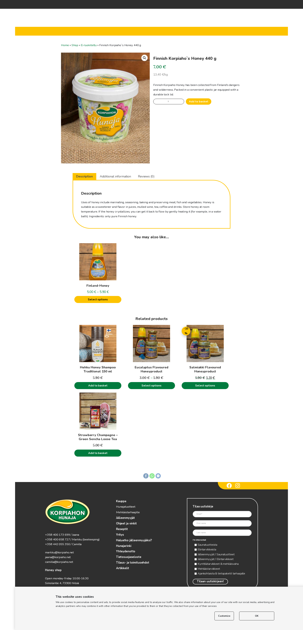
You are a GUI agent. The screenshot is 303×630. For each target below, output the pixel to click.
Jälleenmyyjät (125, 518)
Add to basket (198, 101)
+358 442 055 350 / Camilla (63, 544)
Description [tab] (84, 176)
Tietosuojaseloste (128, 557)
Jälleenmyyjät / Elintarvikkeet (215, 559)
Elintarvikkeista (207, 549)
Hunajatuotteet (125, 507)
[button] (144, 58)
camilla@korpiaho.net (59, 562)
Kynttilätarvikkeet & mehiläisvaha (218, 564)
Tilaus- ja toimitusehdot (132, 563)
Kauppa (121, 501)
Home (65, 45)
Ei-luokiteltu (89, 45)
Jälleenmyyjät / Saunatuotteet (216, 554)
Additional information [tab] (115, 176)
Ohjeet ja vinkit (126, 523)
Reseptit (122, 529)
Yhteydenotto (125, 551)
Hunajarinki (123, 546)
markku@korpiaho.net (59, 552)
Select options (98, 299)
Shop (75, 45)
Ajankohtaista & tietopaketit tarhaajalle (221, 573)
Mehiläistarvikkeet (209, 569)
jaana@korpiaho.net (58, 557)
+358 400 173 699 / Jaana (62, 535)
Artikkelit (122, 568)
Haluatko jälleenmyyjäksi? (134, 540)
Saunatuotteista (207, 545)
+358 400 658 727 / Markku (63, 539)
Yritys (120, 535)
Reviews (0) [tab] (146, 176)
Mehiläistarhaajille (128, 512)
